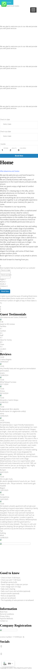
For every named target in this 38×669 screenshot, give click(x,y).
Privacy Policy (5, 616)
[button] (1, 114)
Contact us (3, 621)
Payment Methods (6, 618)
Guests (3, 144)
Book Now (19, 156)
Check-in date (5, 119)
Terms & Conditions (7, 614)
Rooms (6, 148)
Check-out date (5, 131)
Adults (14, 148)
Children (23, 148)
